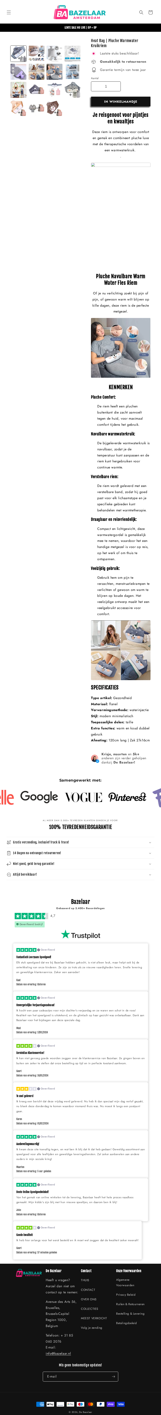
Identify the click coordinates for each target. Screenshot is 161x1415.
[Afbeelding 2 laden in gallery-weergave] (36, 54)
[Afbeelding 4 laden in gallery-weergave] (72, 54)
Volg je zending (91, 1328)
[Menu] (8, 12)
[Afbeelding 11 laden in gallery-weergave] (54, 90)
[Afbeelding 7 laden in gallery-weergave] (54, 72)
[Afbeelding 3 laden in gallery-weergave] (54, 54)
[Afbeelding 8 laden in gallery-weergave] (72, 72)
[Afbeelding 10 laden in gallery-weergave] (36, 90)
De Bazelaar (85, 1412)
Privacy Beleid (125, 1295)
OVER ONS (89, 1299)
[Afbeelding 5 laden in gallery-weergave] (18, 72)
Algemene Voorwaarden (125, 1282)
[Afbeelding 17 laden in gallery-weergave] (54, 108)
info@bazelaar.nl (58, 1353)
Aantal (95, 78)
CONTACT (88, 1290)
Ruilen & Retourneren (130, 1304)
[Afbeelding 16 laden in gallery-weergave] (36, 108)
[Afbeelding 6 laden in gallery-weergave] (36, 72)
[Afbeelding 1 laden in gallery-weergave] (18, 54)
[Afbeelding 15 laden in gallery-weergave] (18, 108)
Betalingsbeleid (126, 1323)
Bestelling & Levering (130, 1313)
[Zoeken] (141, 12)
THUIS (85, 1280)
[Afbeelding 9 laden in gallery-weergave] (18, 90)
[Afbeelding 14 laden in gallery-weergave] (72, 90)
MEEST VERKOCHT (94, 1318)
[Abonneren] (113, 1377)
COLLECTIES (89, 1309)
